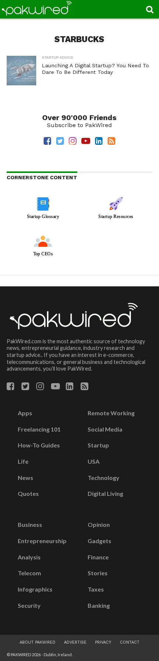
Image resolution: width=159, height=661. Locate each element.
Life (23, 461)
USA (93, 461)
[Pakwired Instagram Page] (40, 387)
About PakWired (37, 642)
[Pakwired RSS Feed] (84, 387)
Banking (99, 605)
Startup (98, 445)
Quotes (28, 493)
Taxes (96, 589)
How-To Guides (39, 445)
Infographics (35, 589)
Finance (98, 557)
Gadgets (99, 541)
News (25, 477)
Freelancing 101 (39, 429)
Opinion (99, 524)
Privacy (103, 642)
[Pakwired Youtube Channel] (55, 387)
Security (29, 605)
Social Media (105, 429)
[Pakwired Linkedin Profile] (70, 387)
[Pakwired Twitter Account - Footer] (25, 387)
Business (30, 524)
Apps (25, 413)
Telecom (29, 573)
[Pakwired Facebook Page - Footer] (10, 387)
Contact (129, 642)
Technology (103, 477)
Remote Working (111, 413)
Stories (98, 573)
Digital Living (105, 493)
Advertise (75, 642)
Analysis (29, 557)
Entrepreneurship (42, 541)
